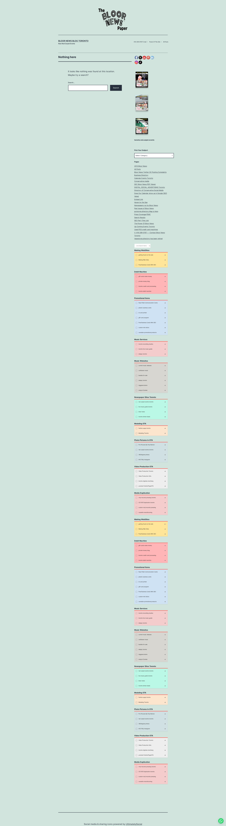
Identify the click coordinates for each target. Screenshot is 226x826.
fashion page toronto (144, 428)
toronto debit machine (144, 291)
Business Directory (141, 175)
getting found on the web (145, 255)
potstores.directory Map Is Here (146, 211)
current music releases (144, 365)
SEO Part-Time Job (141, 220)
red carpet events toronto (145, 402)
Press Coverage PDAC (142, 214)
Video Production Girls (144, 476)
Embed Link (138, 199)
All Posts (165, 42)
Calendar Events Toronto (143, 178)
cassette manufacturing (145, 512)
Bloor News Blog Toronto (73, 41)
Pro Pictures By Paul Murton (146, 444)
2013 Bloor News (140, 166)
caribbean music (143, 370)
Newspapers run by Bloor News (146, 205)
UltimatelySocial (134, 824)
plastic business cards (144, 307)
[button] (221, 821)
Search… (71, 82)
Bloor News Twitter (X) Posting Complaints (150, 172)
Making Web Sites (143, 260)
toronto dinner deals (144, 416)
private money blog (144, 281)
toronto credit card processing (147, 286)
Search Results (139, 217)
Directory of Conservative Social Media (148, 190)
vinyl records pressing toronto (147, 497)
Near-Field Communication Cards (148, 303)
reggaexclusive (142, 385)
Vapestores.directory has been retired (148, 239)
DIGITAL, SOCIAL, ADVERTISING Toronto (149, 187)
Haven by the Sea (140, 202)
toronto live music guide (145, 349)
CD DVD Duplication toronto (146, 502)
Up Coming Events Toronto (144, 226)
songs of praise (142, 390)
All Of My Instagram (144, 459)
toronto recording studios (145, 344)
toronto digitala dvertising (145, 481)
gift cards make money (145, 276)
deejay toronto (142, 354)
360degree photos (143, 454)
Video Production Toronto (145, 471)
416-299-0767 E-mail (140, 42)
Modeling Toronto (143, 433)
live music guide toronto (145, 406)
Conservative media (141, 181)
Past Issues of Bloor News (144, 208)
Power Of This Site (154, 42)
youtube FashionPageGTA (145, 486)
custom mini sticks (143, 327)
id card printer (142, 312)
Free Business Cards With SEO (147, 265)
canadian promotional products (147, 332)
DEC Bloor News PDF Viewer (145, 184)
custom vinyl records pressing (147, 507)
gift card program (143, 317)
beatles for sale (142, 375)
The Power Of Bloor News (144, 223)
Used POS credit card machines (146, 229)
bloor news (141, 411)
